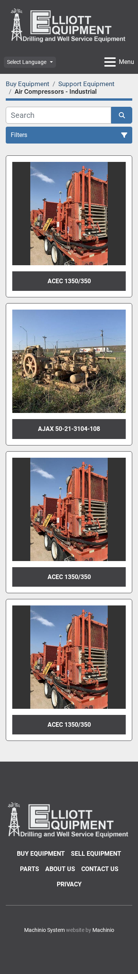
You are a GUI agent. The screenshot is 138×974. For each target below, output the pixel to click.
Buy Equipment (41, 853)
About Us (60, 869)
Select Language (26, 62)
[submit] (121, 115)
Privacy (69, 884)
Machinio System (44, 930)
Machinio (103, 930)
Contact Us (99, 869)
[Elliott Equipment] (69, 819)
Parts (29, 869)
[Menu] (110, 62)
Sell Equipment (96, 853)
